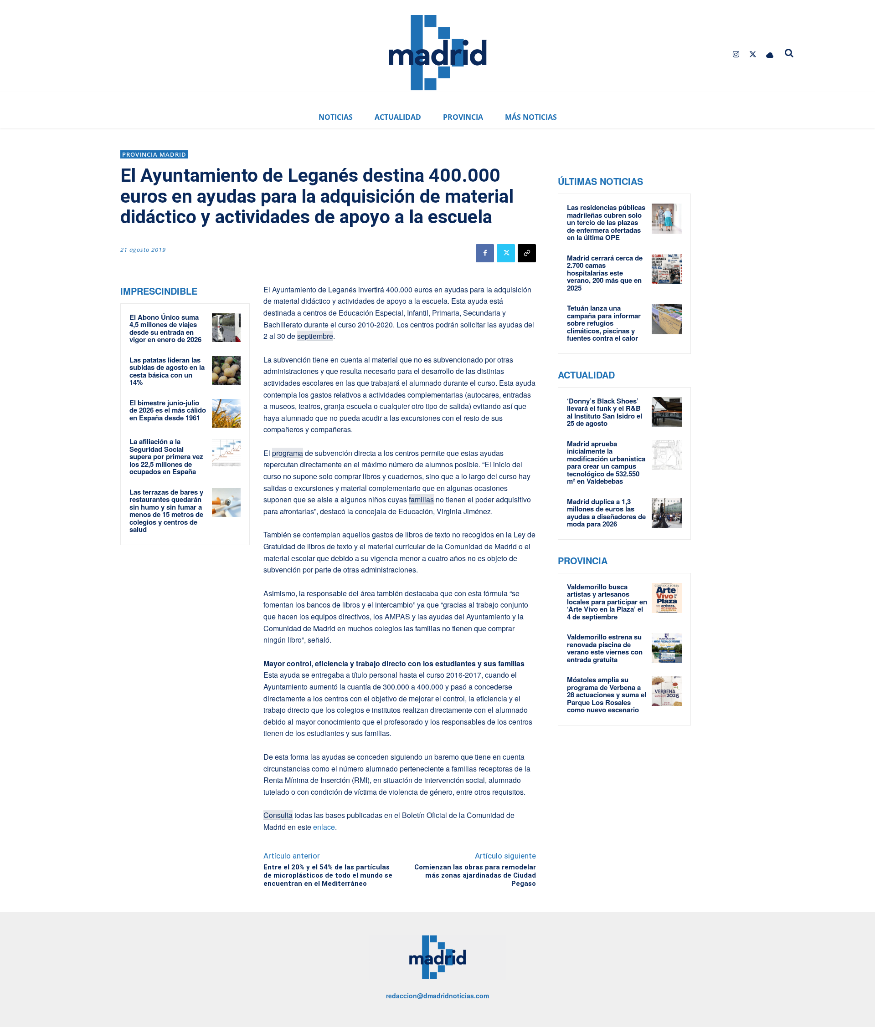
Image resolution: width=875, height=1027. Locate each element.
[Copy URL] (527, 253)
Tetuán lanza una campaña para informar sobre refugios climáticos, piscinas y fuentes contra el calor (604, 323)
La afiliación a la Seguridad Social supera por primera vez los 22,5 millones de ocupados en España (166, 456)
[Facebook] (485, 253)
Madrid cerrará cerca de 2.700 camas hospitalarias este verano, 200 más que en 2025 (605, 273)
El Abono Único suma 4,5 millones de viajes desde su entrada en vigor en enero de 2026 (165, 328)
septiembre (315, 336)
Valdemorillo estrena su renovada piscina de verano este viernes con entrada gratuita (605, 648)
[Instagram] (736, 54)
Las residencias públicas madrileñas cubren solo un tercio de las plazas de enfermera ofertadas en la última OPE (606, 222)
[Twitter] (753, 54)
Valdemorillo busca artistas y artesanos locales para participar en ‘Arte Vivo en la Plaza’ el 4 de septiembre (607, 602)
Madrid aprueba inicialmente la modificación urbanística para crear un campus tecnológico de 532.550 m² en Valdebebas (606, 462)
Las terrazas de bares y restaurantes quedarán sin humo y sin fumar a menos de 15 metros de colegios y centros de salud (166, 511)
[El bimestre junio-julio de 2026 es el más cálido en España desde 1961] (226, 413)
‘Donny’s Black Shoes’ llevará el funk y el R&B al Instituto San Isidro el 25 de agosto (604, 412)
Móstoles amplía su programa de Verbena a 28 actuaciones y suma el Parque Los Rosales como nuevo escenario (606, 694)
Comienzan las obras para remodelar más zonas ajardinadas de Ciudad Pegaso (475, 875)
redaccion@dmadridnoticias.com (437, 995)
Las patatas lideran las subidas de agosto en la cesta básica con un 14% (167, 371)
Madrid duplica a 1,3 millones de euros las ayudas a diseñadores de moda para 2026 (606, 512)
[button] (789, 53)
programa (287, 453)
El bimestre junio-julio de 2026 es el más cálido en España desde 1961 (167, 410)
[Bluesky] (770, 54)
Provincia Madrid (154, 154)
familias (421, 499)
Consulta (278, 815)
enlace (324, 827)
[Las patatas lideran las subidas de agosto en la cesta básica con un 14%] (226, 370)
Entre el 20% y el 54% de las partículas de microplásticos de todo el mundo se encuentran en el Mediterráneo (327, 875)
